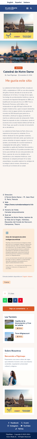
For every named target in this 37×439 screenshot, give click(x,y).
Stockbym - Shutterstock (29, 61)
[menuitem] (10, 2)
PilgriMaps (9, 434)
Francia (6, 282)
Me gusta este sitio (18, 80)
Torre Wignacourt (22, 333)
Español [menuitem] (18, 2)
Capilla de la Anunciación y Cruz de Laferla (23, 323)
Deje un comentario (17, 309)
